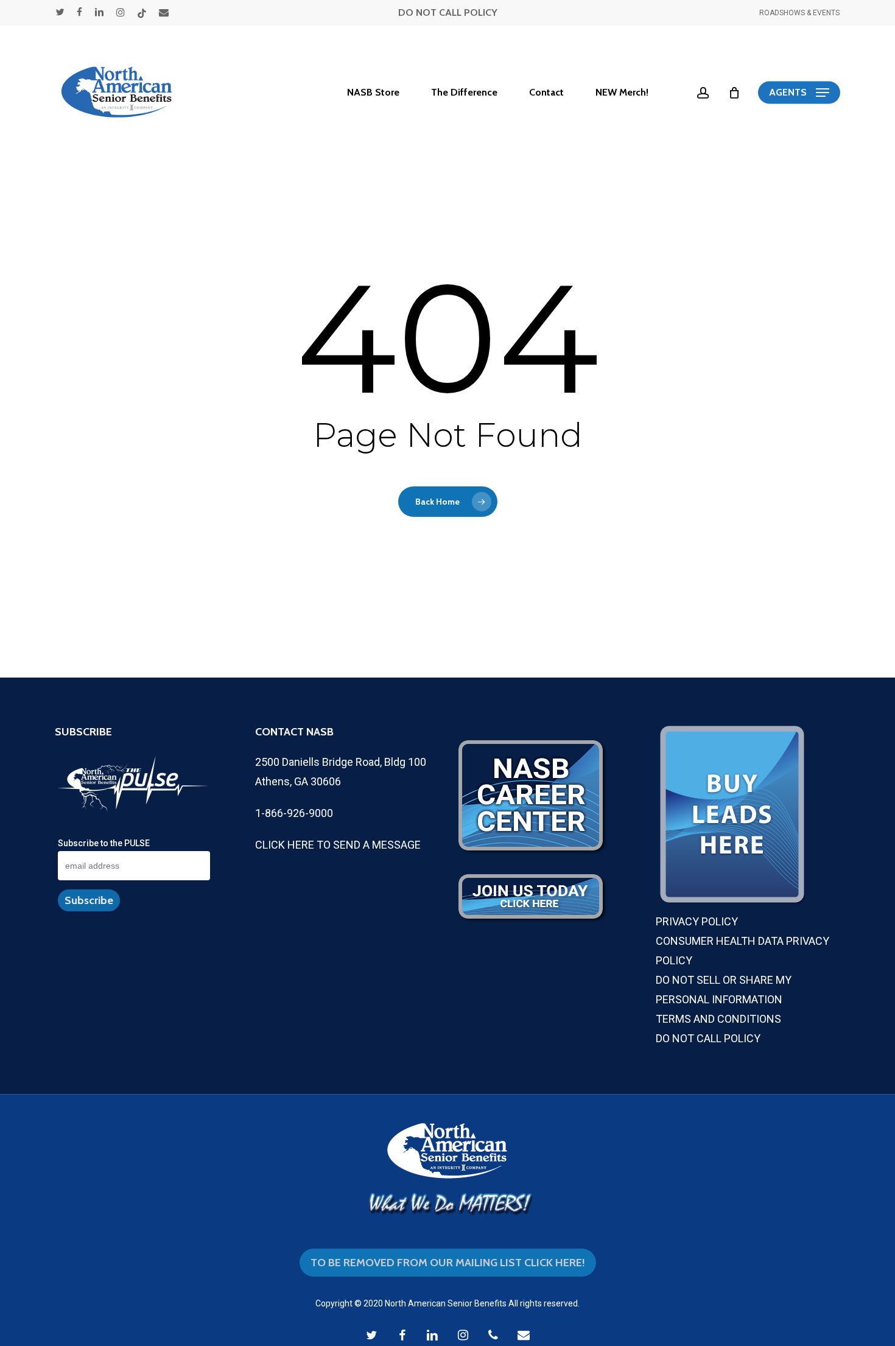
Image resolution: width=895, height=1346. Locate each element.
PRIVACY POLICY (697, 921)
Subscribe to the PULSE (104, 843)
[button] (799, 92)
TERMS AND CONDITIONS (718, 1018)
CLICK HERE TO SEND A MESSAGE (338, 844)
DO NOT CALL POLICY (447, 12)
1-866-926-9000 (294, 813)
